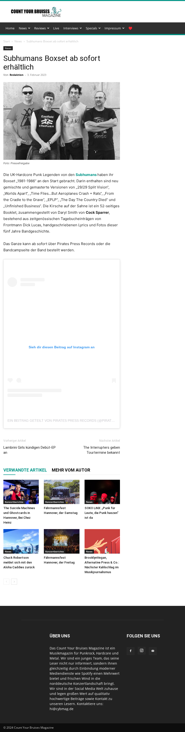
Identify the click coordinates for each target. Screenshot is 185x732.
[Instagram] (141, 650)
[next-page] (14, 582)
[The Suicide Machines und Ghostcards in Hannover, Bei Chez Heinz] (21, 492)
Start (6, 41)
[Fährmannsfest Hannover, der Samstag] (61, 492)
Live (56, 28)
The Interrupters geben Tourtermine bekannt (101, 450)
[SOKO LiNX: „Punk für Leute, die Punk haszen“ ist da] (102, 492)
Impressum (113, 28)
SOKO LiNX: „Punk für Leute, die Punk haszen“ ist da (101, 512)
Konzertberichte (14, 502)
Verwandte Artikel (25, 470)
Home (10, 28)
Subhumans (86, 174)
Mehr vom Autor (71, 470)
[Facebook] (130, 651)
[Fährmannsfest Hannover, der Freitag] (61, 541)
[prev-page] (6, 582)
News (23, 28)
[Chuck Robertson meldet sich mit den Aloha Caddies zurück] (21, 541)
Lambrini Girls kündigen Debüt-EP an (29, 450)
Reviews (40, 28)
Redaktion (16, 75)
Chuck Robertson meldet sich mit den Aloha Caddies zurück (19, 562)
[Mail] (153, 651)
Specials (91, 28)
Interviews (70, 28)
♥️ (130, 28)
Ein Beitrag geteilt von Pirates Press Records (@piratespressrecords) (76, 420)
